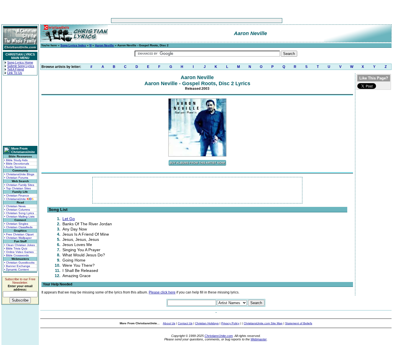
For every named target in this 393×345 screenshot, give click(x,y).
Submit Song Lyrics (20, 66)
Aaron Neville (104, 45)
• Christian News (15, 206)
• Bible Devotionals (16, 163)
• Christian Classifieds (18, 227)
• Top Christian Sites (17, 188)
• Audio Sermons (15, 167)
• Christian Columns (17, 209)
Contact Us (185, 323)
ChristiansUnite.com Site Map (263, 323)
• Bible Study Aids (16, 160)
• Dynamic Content (16, 269)
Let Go (68, 218)
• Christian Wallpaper (18, 237)
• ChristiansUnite (19, 199)
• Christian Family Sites (19, 184)
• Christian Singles (16, 223)
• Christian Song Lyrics (19, 213)
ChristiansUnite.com (219, 336)
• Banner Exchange (17, 266)
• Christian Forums (16, 177)
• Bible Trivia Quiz (15, 248)
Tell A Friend (15, 69)
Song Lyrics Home (20, 62)
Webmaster (259, 339)
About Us (169, 323)
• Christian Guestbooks (19, 262)
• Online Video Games (19, 251)
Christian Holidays (207, 323)
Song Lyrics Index (73, 45)
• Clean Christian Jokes (19, 245)
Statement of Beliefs (298, 323)
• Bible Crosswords (16, 255)
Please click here (162, 292)
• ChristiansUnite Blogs (19, 174)
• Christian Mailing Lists (19, 216)
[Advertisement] (178, 20)
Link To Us (14, 73)
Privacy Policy (230, 323)
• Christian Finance (16, 195)
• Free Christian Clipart (19, 234)
